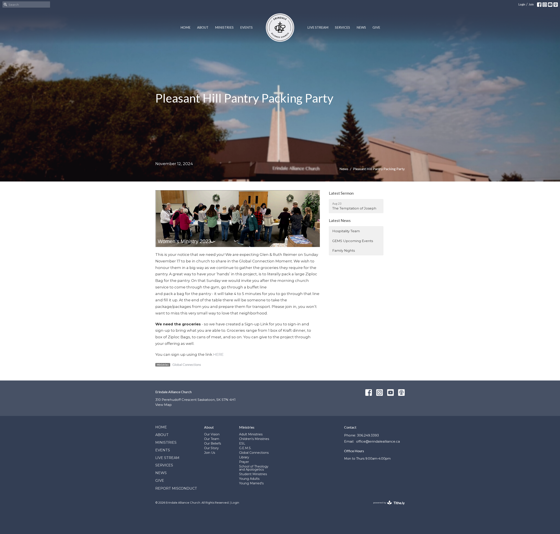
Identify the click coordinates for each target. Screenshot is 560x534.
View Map (163, 405)
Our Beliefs (212, 443)
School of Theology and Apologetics (253, 467)
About (202, 27)
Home (185, 27)
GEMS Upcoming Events (352, 241)
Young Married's (251, 483)
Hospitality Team (346, 231)
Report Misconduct (176, 488)
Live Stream (317, 27)
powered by (387, 506)
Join (531, 4)
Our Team (211, 439)
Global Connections (186, 364)
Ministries (224, 27)
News (361, 27)
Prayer (244, 462)
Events (246, 27)
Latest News (340, 220)
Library (244, 457)
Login (521, 4)
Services (342, 27)
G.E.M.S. (245, 448)
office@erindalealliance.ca (378, 441)
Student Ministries (253, 474)
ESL (242, 443)
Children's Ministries (254, 439)
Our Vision (212, 434)
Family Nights (343, 250)
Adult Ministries (250, 434)
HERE (218, 354)
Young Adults (249, 479)
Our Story (211, 448)
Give (376, 27)
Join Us (209, 453)
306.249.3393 (368, 435)
